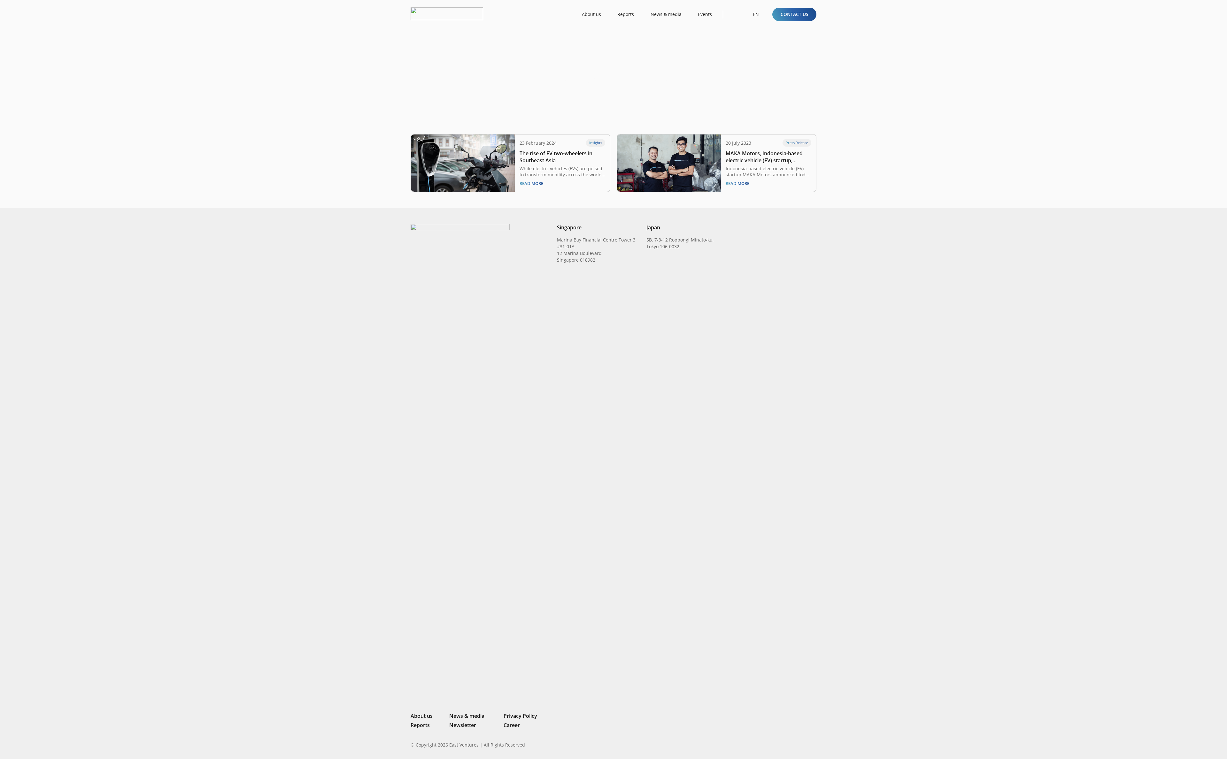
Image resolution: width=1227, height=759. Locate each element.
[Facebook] (803, 744)
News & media (466, 715)
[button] (733, 14)
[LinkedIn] (770, 744)
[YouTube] (813, 744)
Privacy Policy (520, 715)
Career (512, 725)
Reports (420, 725)
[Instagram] (781, 744)
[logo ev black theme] (447, 13)
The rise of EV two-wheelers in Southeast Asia (556, 157)
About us (422, 715)
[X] (792, 745)
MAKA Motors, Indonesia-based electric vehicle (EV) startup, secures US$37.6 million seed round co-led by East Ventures (764, 157)
